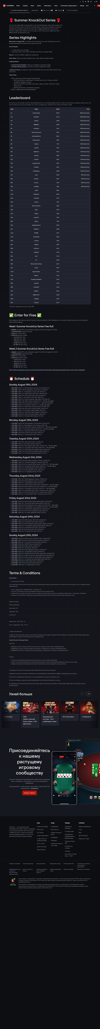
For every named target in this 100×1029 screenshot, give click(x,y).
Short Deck (40, 829)
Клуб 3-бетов (55, 829)
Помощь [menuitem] (82, 5)
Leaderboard (34, 10)
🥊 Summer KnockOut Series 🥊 (19, 10)
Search (94, 5)
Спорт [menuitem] (56, 5)
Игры (38, 823)
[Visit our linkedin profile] (88, 1)
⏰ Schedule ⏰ (59, 10)
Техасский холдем (42, 826)
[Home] (16, 823)
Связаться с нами (84, 838)
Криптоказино (41, 849)
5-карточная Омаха (42, 835)
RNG (80, 832)
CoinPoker (82, 823)
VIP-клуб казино (48, 717)
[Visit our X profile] (80, 1)
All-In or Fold (40, 843)
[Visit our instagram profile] (83, 1)
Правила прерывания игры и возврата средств (41, 871)
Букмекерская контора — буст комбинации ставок (30, 719)
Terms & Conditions (72, 10)
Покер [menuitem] (18, 5)
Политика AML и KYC (69, 863)
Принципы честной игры (83, 869)
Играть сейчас (29, 793)
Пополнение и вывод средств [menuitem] (69, 5)
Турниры (67, 823)
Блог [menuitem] (87, 5)
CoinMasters (54, 837)
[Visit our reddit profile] (91, 1)
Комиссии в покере (68, 869)
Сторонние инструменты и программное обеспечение (83, 865)
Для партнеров (83, 835)
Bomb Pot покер (41, 846)
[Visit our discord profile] (85, 1)
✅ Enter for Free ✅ (47, 10)
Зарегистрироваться (85, 826)
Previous (82, 693)
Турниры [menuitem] (25, 5)
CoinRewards (67, 717)
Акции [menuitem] (32, 5)
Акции (52, 823)
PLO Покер (40, 832)
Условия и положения (14, 863)
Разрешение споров (55, 863)
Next (88, 693)
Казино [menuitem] (39, 5)
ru (94, 1)
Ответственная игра (28, 863)
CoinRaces (85, 717)
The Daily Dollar (69, 831)
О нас (80, 829)
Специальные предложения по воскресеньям (70, 836)
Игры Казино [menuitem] (47, 5)
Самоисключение (40, 863)
